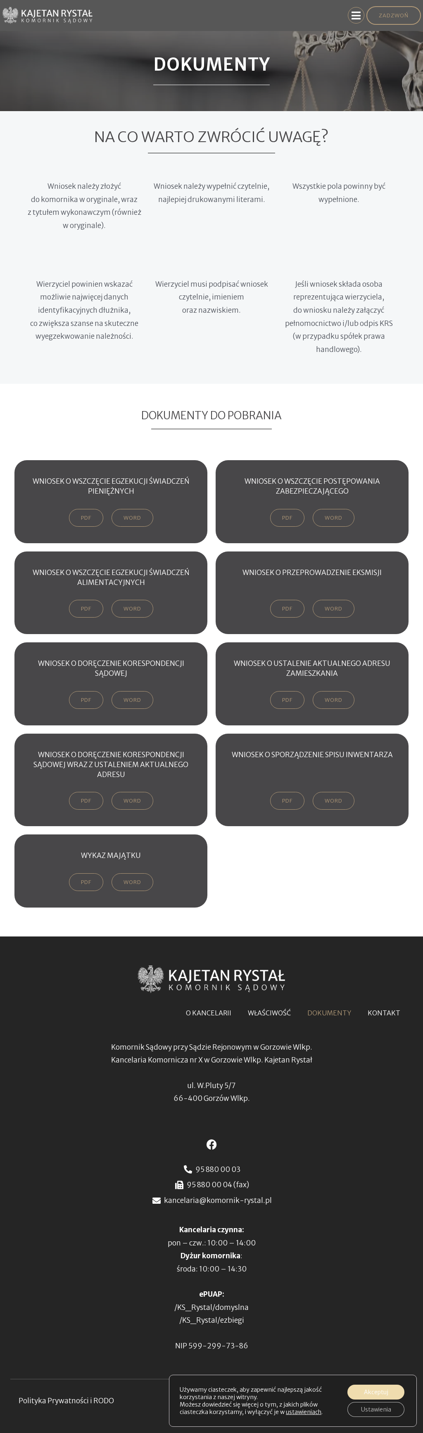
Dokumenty (329, 1013)
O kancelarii (208, 1013)
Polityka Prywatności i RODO (66, 1400)
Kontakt (384, 1013)
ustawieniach (303, 1412)
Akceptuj (376, 1392)
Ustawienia (376, 1409)
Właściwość (269, 1013)
